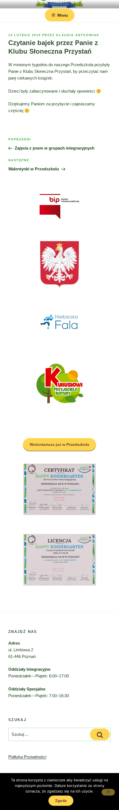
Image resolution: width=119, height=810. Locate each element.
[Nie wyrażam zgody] (108, 792)
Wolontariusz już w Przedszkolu (59, 444)
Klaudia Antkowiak (77, 35)
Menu (62, 15)
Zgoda (61, 800)
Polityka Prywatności (27, 756)
